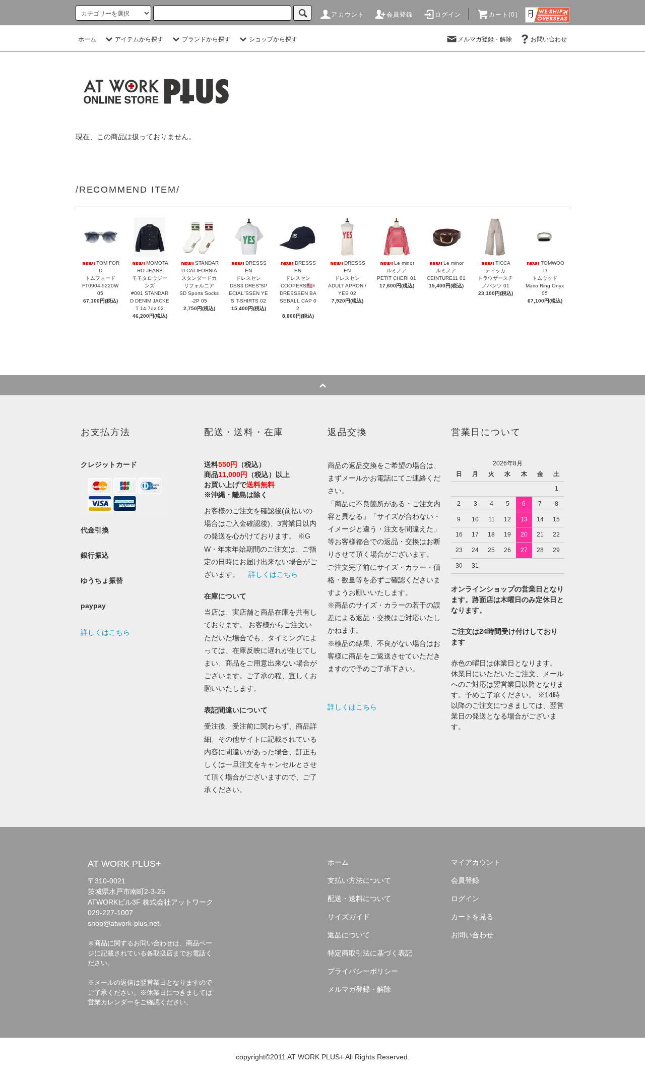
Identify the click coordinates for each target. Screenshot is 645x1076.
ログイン (448, 14)
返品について (349, 935)
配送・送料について (359, 898)
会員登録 (399, 14)
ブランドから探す (206, 39)
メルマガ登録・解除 (485, 39)
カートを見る (472, 917)
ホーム (87, 39)
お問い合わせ (549, 39)
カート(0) (503, 14)
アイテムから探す (139, 39)
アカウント (347, 14)
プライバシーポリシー (363, 971)
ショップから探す (273, 39)
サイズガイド (349, 917)
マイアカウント (475, 862)
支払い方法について (359, 880)
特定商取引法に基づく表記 (370, 953)
